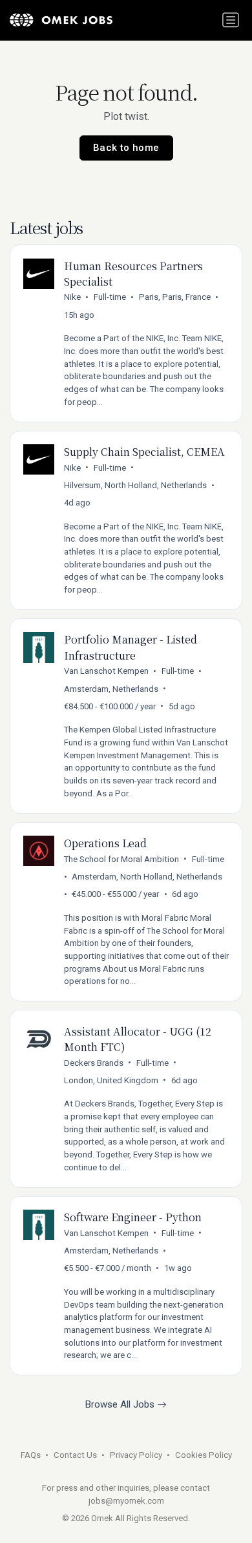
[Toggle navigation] (230, 20)
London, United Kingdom (111, 1080)
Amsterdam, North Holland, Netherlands (147, 876)
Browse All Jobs (121, 1404)
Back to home (126, 147)
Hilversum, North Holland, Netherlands (135, 485)
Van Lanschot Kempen (106, 671)
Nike (72, 297)
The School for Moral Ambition (121, 859)
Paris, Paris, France (175, 297)
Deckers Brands (93, 1063)
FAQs (31, 1455)
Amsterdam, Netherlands (111, 689)
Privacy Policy (136, 1455)
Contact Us (75, 1455)
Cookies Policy (203, 1455)
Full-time (110, 297)
